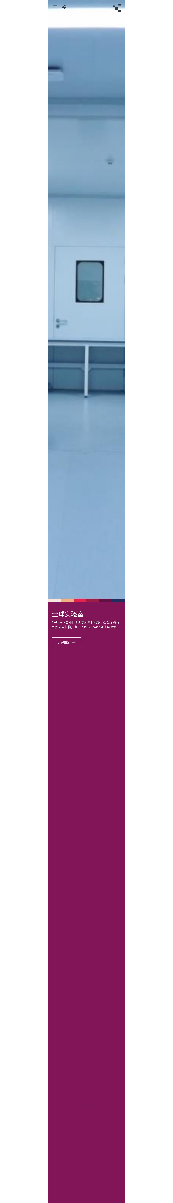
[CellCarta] (117, 8)
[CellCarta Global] (64, 7)
